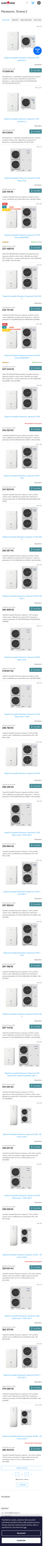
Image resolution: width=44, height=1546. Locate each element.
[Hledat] (27, 3)
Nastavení (21, 1533)
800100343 (8, 1516)
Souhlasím (21, 1540)
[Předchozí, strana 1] (17, 1474)
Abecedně (37, 20)
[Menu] (39, 3)
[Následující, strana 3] (27, 1474)
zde (25, 1527)
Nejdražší (15, 20)
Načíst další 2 (22, 1468)
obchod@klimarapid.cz (12, 1513)
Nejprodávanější (26, 20)
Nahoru (23, 1485)
